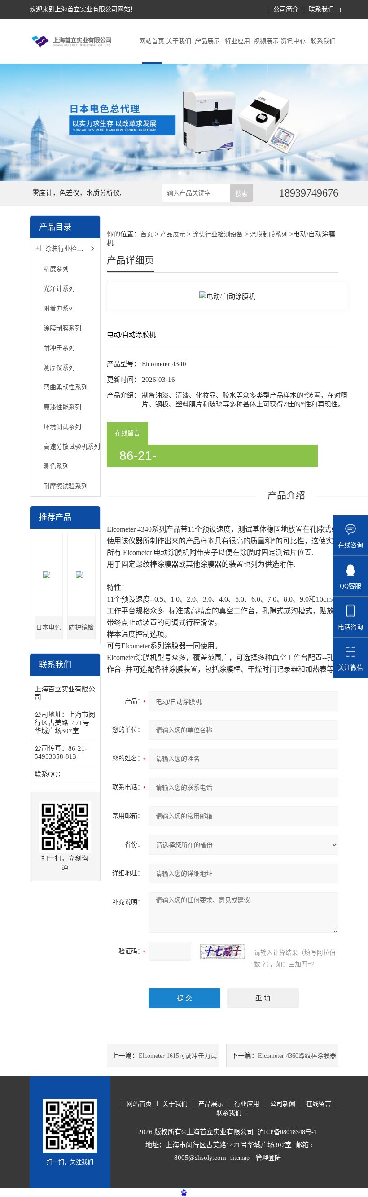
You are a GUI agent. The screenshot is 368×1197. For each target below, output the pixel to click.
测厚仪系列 (59, 367)
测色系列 (56, 466)
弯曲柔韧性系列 (66, 387)
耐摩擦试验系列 (66, 486)
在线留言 (127, 433)
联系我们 (321, 9)
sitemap (240, 1157)
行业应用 (237, 41)
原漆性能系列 (62, 407)
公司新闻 (282, 1104)
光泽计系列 (59, 288)
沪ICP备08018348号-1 (287, 1132)
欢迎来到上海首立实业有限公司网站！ (83, 9)
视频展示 (266, 41)
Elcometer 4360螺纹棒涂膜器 (297, 1056)
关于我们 (178, 41)
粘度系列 (56, 269)
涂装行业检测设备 (70, 248)
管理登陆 (268, 1157)
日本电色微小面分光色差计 (48, 631)
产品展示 (207, 41)
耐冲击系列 (59, 348)
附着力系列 (59, 308)
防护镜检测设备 (81, 631)
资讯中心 (293, 41)
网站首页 (151, 41)
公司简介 (285, 9)
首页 (146, 234)
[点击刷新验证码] (222, 951)
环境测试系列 (62, 427)
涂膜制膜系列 (62, 328)
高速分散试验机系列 (72, 446)
